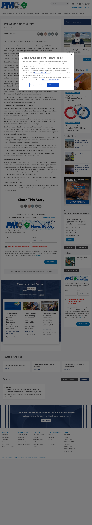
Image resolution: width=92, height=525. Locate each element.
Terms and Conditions (42, 73)
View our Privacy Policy (50, 80)
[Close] (72, 55)
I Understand (52, 85)
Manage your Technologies (37, 85)
